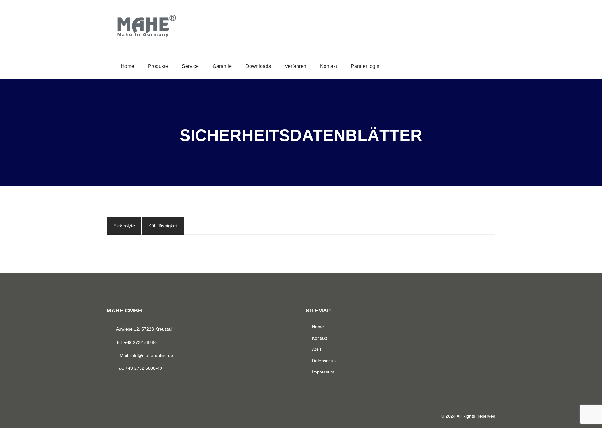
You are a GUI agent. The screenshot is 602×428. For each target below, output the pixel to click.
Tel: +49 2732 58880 (136, 342)
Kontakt (328, 66)
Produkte (158, 66)
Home (127, 66)
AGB (316, 349)
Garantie (222, 66)
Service (190, 66)
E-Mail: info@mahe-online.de (144, 355)
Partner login (365, 66)
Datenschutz (324, 360)
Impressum (323, 371)
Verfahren (295, 66)
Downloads (258, 66)
